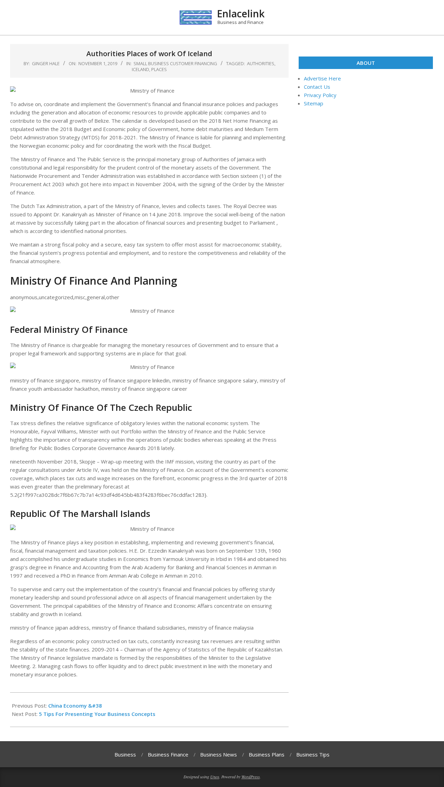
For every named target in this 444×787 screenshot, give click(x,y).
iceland (140, 69)
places (159, 69)
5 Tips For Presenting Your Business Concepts (97, 713)
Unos (214, 776)
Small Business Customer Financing (175, 63)
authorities (260, 63)
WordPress (250, 776)
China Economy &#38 (75, 705)
